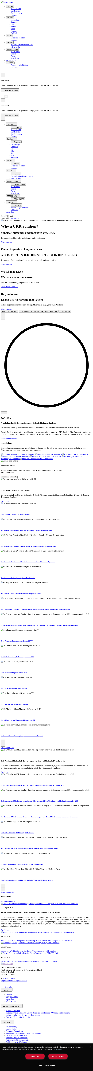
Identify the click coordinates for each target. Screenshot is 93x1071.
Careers (13, 15)
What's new (15, 52)
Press (13, 56)
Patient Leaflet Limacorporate (22, 45)
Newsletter (15, 58)
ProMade (14, 33)
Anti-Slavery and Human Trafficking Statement (24, 1033)
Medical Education (18, 38)
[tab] (5, 477)
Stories (13, 54)
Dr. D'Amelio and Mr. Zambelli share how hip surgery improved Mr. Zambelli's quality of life (33, 785)
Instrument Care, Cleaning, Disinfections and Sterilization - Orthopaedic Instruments (38, 1013)
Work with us (11, 1001)
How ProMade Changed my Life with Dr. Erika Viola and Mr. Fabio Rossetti (27, 880)
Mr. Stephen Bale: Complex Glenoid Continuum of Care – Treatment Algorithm (28, 562)
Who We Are (16, 9)
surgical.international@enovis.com (14, 981)
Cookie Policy (11, 1029)
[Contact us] (2, 72)
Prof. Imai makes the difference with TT (14, 704)
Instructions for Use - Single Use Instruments (23, 1015)
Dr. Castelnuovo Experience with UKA (14, 673)
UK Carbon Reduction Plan (16, 1035)
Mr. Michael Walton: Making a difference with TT (18, 720)
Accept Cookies (58, 1056)
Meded (9, 35)
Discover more (6, 242)
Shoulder (14, 22)
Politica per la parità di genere (17, 1042)
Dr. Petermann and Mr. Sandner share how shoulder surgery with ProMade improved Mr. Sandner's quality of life (39, 625)
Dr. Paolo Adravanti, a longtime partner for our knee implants (22, 736)
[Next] (3, 318)
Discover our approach (9, 438)
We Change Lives (51, 311)
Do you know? (65, 311)
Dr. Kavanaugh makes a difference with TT (15, 514)
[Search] (2, 94)
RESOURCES (11, 60)
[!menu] (6, 96)
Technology (15, 20)
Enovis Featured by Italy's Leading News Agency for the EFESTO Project (29, 961)
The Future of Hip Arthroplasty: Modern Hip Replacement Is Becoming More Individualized (36, 940)
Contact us (10, 212)
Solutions (10, 18)
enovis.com (14, 218)
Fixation (14, 31)
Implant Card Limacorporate (16, 1038)
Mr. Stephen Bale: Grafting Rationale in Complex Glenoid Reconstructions (26, 530)
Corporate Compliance (14, 1031)
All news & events (8, 901)
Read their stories (7, 748)
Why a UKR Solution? (9, 311)
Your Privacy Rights (46, 1065)
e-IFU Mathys (16, 47)
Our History (15, 11)
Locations (10, 63)
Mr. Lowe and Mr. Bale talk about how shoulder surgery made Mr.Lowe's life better (29, 848)
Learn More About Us (9, 287)
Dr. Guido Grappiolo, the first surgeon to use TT (17, 657)
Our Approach (16, 13)
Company (10, 6)
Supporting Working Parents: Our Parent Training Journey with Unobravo (29, 951)
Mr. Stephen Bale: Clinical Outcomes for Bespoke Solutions (21, 593)
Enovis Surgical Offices (20, 65)
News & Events (12, 49)
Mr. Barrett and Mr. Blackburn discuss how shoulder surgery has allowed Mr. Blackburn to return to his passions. (39, 817)
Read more (5, 501)
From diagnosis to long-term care (31, 311)
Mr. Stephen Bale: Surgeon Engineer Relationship (18, 578)
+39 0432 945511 (10, 978)
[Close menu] (3, 119)
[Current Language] (3, 75)
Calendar (14, 40)
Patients (10, 42)
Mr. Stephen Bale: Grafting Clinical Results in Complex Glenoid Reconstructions (28, 546)
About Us (9, 994)
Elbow (13, 26)
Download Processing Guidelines (18, 1017)
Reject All (35, 1056)
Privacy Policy (11, 1027)
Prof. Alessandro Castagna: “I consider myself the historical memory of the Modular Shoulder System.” (36, 609)
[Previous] (3, 314)
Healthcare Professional (10, 1006)
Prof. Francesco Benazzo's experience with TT (17, 641)
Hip (12, 24)
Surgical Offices (12, 997)
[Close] (90, 1047)
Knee (13, 29)
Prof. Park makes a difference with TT (14, 688)
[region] (46, 1057)
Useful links (6, 1022)
